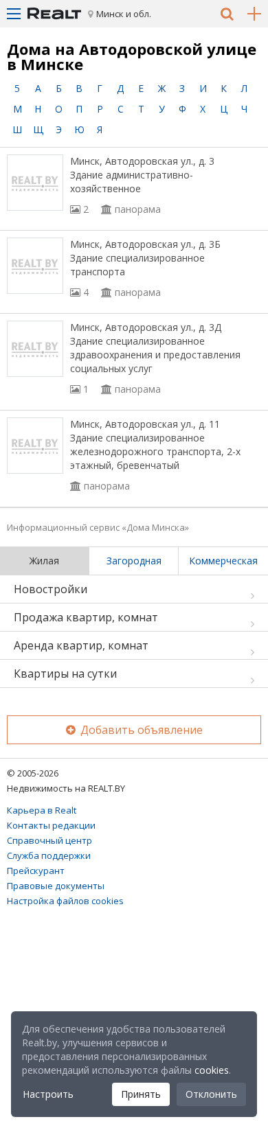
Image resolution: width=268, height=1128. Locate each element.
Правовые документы (55, 885)
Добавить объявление (140, 729)
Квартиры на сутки (65, 673)
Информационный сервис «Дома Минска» (98, 527)
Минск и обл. (123, 14)
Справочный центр (49, 840)
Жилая (44, 560)
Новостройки (50, 589)
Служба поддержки (49, 855)
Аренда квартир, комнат (81, 645)
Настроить (48, 1094)
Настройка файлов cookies (65, 901)
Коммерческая (223, 560)
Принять (141, 1094)
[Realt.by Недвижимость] (54, 14)
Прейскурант (36, 870)
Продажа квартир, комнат (86, 617)
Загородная (134, 560)
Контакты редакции (51, 825)
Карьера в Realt (41, 810)
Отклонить (211, 1094)
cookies (211, 1070)
